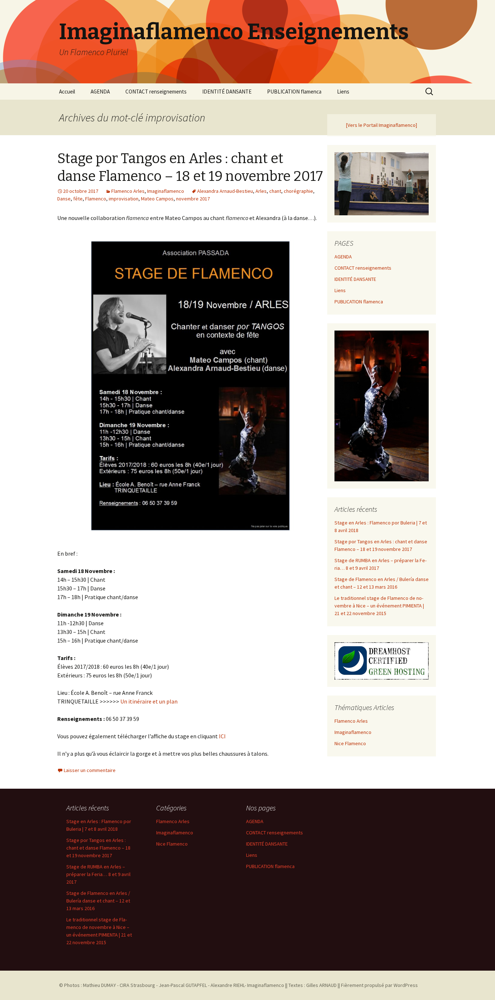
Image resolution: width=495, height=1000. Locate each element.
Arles (261, 191)
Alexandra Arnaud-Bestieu (225, 191)
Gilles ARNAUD (321, 985)
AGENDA (100, 91)
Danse (64, 198)
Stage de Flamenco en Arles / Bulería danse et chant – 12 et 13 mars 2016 (98, 901)
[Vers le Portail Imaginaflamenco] (381, 125)
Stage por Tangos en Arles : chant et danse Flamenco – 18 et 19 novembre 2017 (98, 848)
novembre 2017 (193, 198)
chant (275, 191)
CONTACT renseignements (156, 91)
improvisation (123, 198)
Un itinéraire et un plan (149, 701)
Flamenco (95, 198)
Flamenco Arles (128, 191)
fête (78, 198)
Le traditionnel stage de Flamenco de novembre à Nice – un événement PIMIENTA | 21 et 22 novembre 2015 (379, 606)
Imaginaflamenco (165, 191)
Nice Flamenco (350, 743)
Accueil (67, 91)
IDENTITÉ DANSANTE (226, 91)
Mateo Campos (157, 198)
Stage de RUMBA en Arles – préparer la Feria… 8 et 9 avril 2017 (98, 874)
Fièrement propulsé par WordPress (379, 985)
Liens (343, 91)
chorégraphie (298, 191)
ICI (222, 736)
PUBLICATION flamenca (294, 91)
